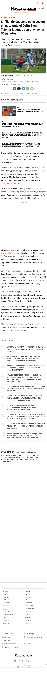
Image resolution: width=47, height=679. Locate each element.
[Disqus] (23, 494)
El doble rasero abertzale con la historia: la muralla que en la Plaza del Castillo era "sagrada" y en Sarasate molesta (26, 398)
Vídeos (28, 623)
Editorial (6, 612)
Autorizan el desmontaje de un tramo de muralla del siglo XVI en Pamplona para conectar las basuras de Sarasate (23, 359)
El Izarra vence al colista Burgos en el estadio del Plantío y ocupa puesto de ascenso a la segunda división (22, 135)
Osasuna (6, 623)
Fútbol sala (29, 605)
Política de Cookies (10, 644)
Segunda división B (11, 183)
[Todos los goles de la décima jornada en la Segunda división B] (23, 106)
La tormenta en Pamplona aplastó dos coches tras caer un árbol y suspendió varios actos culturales (26, 389)
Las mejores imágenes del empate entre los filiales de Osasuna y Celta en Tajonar (22, 125)
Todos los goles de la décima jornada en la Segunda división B (30, 111)
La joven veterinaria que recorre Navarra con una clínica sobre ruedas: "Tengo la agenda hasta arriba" (26, 426)
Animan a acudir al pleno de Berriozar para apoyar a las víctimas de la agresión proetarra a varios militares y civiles (24, 435)
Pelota (28, 600)
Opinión (5, 609)
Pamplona (6, 606)
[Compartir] (14, 88)
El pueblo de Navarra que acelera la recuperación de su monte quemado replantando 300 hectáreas (22, 407)
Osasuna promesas (32, 94)
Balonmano (29, 602)
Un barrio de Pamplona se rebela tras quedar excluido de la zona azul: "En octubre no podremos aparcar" (25, 368)
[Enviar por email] (32, 88)
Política (6, 594)
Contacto (7, 637)
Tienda (28, 644)
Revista (27, 615)
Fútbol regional (18, 94)
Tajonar (7, 94)
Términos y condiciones (26, 452)
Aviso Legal (30, 634)
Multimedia (29, 618)
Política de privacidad (11, 647)
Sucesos (6, 597)
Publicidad (7, 640)
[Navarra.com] (23, 9)
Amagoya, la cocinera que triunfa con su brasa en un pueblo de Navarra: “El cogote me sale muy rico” (26, 349)
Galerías (28, 620)
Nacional (28, 611)
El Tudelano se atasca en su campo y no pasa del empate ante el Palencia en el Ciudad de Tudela (21, 145)
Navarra (5, 592)
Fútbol (28, 594)
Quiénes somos (9, 634)
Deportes (28, 592)
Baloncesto (29, 597)
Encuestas (7, 620)
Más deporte (30, 608)
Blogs (5, 617)
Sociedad (7, 602)
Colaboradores (8, 614)
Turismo (29, 640)
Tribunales (7, 600)
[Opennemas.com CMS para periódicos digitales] (23, 663)
